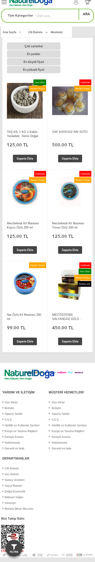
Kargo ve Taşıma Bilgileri (21, 431)
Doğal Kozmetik (15, 491)
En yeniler (33, 54)
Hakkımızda (12, 442)
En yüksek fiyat (34, 69)
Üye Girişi (11, 402)
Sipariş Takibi (13, 414)
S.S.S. (8, 419)
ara (86, 14)
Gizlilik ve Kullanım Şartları (22, 425)
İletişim (9, 408)
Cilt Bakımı (35, 32)
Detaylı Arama (14, 437)
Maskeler (57, 32)
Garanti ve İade (14, 448)
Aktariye (10, 503)
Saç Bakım (12, 474)
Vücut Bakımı (13, 485)
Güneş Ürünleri (14, 480)
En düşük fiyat (34, 62)
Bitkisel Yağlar (14, 497)
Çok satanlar (33, 46)
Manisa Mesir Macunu (19, 508)
